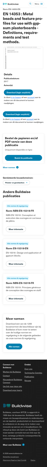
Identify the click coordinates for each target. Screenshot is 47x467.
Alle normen (14, 346)
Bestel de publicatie (23, 158)
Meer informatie (16, 229)
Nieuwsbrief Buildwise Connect (12, 381)
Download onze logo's (12, 390)
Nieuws (27, 380)
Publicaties (29, 376)
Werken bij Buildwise (12, 371)
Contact (6, 375)
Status (33, 460)
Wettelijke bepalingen (11, 456)
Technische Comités (33, 372)
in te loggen (16, 97)
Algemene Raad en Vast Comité (14, 460)
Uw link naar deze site (12, 386)
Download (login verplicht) (18, 92)
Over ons (28, 368)
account (31, 97)
